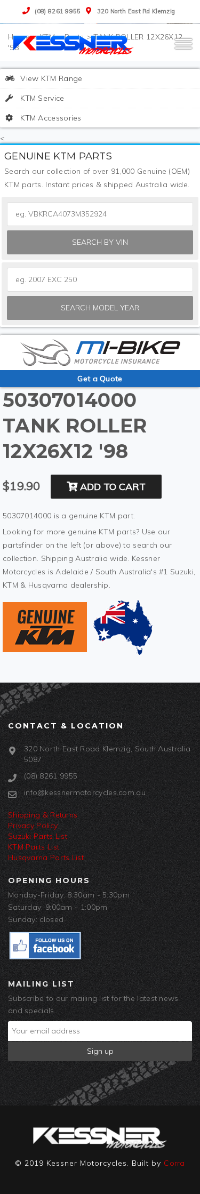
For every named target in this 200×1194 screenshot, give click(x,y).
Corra (174, 1163)
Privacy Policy (33, 825)
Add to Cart (111, 486)
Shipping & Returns (42, 815)
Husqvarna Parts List (46, 857)
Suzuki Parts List (37, 836)
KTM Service (41, 98)
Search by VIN (100, 242)
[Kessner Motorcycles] (74, 44)
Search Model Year (100, 307)
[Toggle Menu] (183, 48)
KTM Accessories (50, 118)
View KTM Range (50, 78)
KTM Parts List (33, 847)
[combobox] (100, 280)
